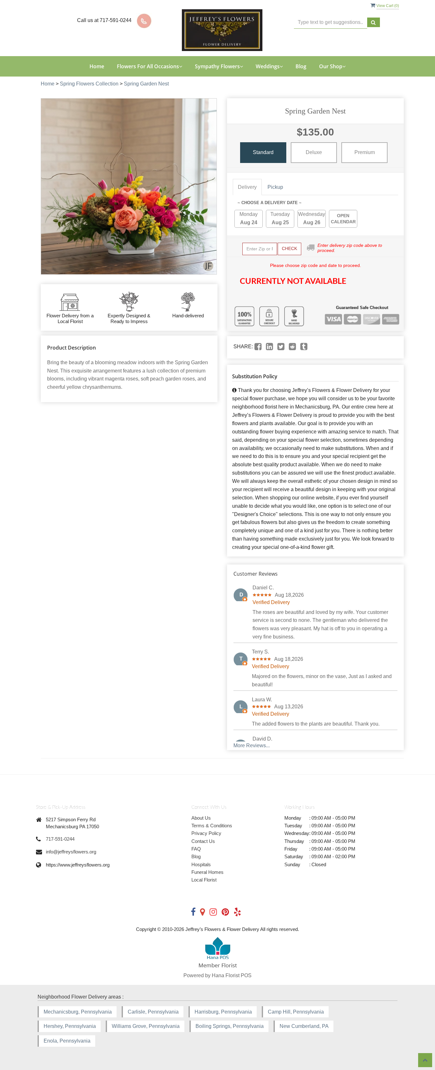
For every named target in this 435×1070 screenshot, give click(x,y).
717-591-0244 (60, 839)
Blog (301, 66)
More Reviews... (251, 745)
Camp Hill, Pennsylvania (296, 1012)
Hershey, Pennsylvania (70, 1026)
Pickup (275, 187)
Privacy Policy (206, 833)
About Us (201, 818)
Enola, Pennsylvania (67, 1041)
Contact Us (203, 841)
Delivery (247, 187)
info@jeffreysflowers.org (71, 851)
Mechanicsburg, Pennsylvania (78, 1012)
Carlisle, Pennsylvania (153, 1012)
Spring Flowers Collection (89, 83)
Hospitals (201, 864)
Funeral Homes (207, 872)
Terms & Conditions (211, 825)
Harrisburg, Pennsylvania (223, 1012)
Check (289, 248)
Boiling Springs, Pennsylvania (230, 1026)
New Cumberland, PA (304, 1026)
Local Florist (204, 879)
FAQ (196, 849)
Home (96, 66)
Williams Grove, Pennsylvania (146, 1026)
